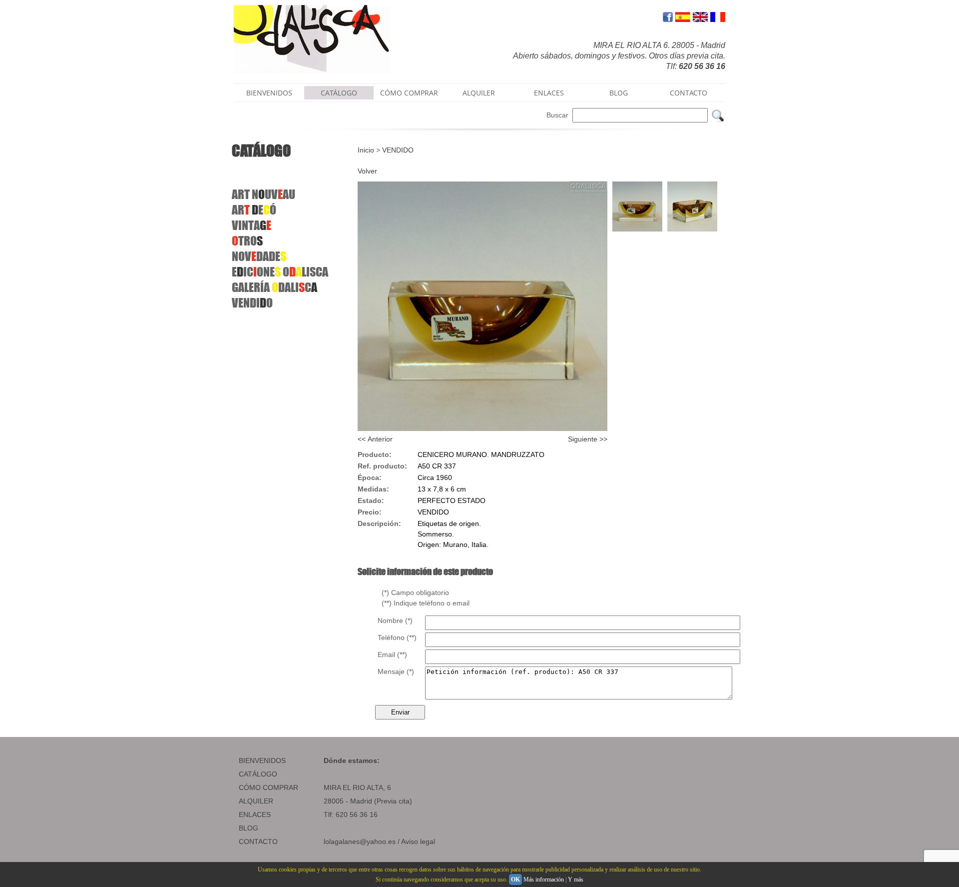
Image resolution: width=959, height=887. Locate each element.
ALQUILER (479, 93)
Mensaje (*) (396, 672)
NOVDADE (259, 256)
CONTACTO (688, 93)
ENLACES (549, 93)
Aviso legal (418, 842)
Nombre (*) (395, 620)
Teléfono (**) (397, 638)
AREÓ (254, 209)
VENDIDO (398, 150)
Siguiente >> (587, 439)
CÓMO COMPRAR (409, 93)
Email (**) (392, 654)
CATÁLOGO (339, 93)
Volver (367, 171)
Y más (575, 879)
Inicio (366, 150)
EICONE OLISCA (280, 271)
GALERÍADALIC (274, 287)
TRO (247, 241)
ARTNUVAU (263, 194)
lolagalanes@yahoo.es (360, 842)
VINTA (251, 225)
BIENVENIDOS (269, 93)
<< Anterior (375, 439)
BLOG (618, 93)
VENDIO (252, 303)
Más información (543, 879)
